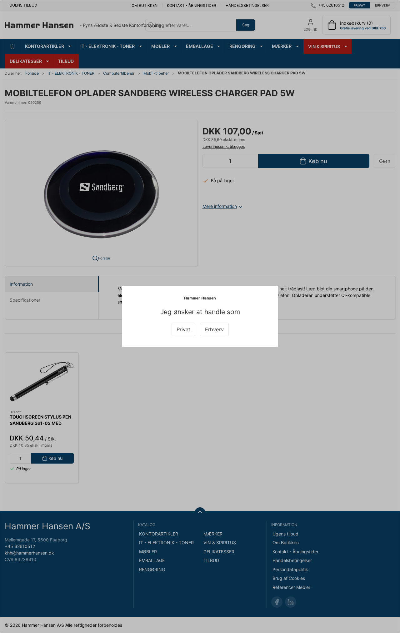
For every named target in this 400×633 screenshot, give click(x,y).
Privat (183, 329)
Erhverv (214, 329)
